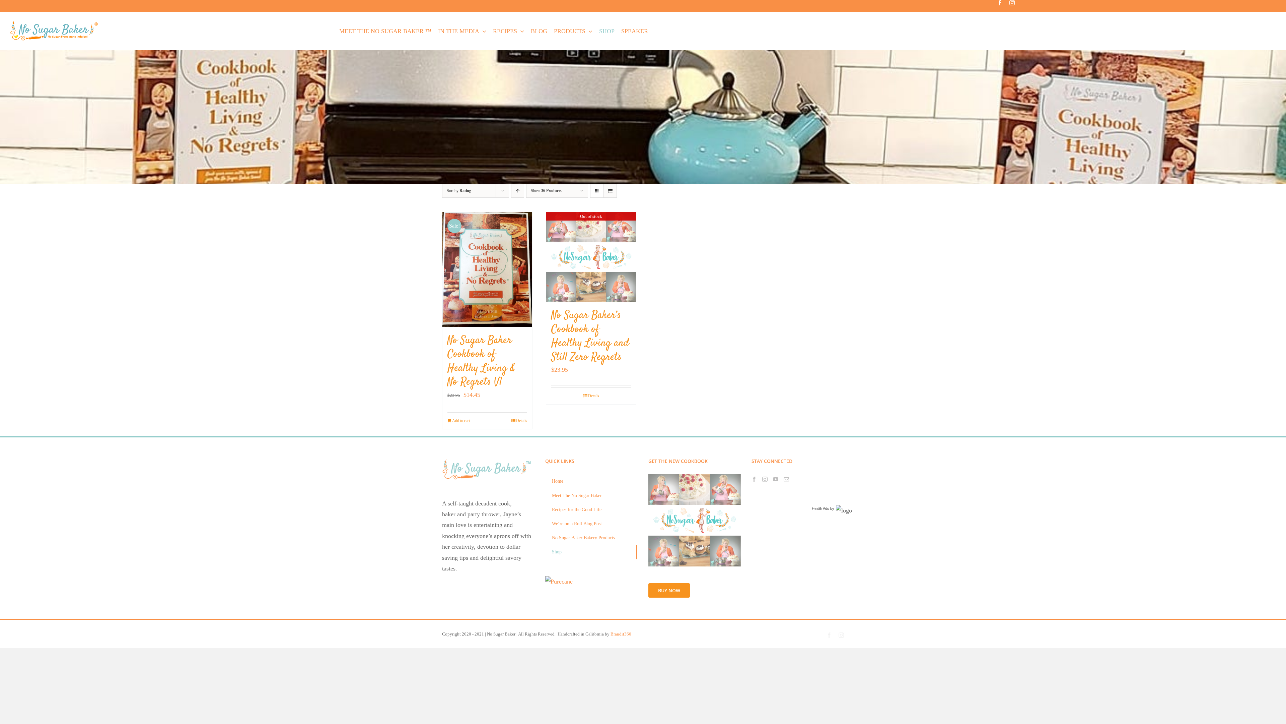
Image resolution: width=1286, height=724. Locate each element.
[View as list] (610, 190)
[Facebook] (754, 479)
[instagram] (1012, 2)
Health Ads (820, 508)
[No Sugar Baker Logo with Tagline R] (56, 22)
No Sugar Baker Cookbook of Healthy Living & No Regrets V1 (481, 361)
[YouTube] (775, 479)
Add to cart (461, 420)
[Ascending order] (517, 191)
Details (521, 420)
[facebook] (1000, 2)
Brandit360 (621, 634)
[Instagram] (765, 479)
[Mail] (786, 479)
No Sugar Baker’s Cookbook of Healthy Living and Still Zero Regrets (590, 336)
